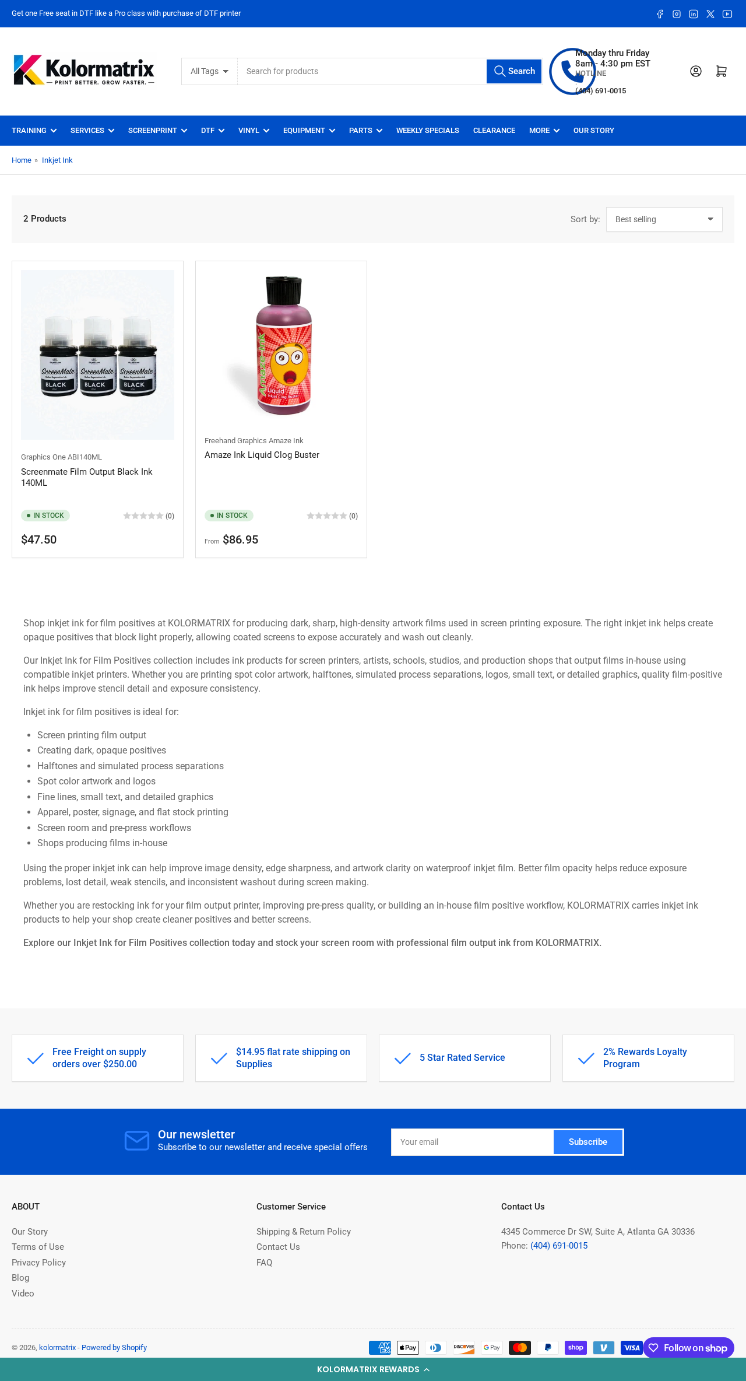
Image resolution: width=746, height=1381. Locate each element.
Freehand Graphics (236, 440)
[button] (373, 1369)
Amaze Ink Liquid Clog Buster (262, 455)
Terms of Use (38, 1247)
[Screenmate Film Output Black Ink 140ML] (97, 355)
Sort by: (585, 219)
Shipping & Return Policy (303, 1231)
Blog (20, 1278)
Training (29, 130)
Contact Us (278, 1247)
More (539, 130)
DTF (207, 130)
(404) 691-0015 (558, 1245)
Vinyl (248, 130)
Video (23, 1293)
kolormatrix (57, 1347)
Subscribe (588, 1142)
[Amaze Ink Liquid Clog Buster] (281, 346)
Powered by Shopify (114, 1347)
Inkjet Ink (57, 160)
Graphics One (43, 457)
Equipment (304, 130)
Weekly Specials (427, 130)
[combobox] (391, 71)
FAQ (264, 1262)
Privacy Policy (39, 1262)
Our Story (593, 130)
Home (21, 160)
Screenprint (152, 130)
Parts (360, 130)
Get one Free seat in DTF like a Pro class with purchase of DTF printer (126, 13)
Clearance (494, 130)
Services (87, 130)
